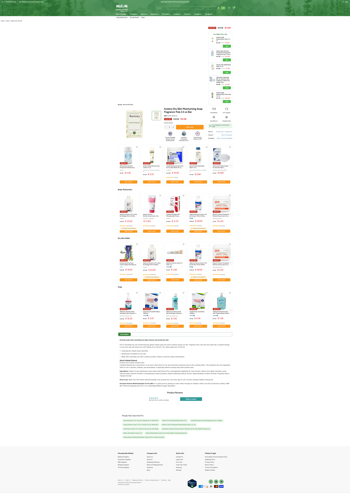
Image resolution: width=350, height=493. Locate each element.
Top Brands (209, 14)
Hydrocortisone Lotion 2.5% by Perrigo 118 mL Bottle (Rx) (198, 216)
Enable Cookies (210, 470)
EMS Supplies (122, 462)
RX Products (166, 14)
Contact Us (179, 457)
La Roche (168, 170)
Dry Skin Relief (134, 17)
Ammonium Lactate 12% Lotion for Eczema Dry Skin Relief (140, 429)
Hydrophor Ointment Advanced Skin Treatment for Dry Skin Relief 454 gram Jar (186, 429)
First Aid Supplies (123, 467)
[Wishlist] (229, 8)
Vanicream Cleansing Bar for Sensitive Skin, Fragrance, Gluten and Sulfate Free (220, 168)
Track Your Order (181, 465)
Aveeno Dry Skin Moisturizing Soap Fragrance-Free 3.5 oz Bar (17, 20)
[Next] (231, 165)
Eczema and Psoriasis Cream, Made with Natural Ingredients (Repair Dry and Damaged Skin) (128, 265)
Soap (142, 17)
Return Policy (209, 465)
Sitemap (178, 470)
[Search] (223, 8)
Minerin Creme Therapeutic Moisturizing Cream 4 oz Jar (221, 216)
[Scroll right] (236, 17)
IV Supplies (133, 14)
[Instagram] (216, 481)
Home (2, 21)
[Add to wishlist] (137, 147)
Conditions (177, 14)
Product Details (168, 122)
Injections (144, 14)
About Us (150, 457)
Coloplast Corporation (148, 218)
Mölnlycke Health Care (126, 316)
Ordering (150, 467)
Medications (155, 14)
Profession (187, 14)
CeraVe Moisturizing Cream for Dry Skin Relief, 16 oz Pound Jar (174, 167)
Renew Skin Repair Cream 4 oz (132, 433)
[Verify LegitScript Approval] (192, 483)
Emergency (198, 14)
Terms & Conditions (211, 467)
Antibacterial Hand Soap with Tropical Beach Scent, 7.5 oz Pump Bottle (221, 313)
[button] (218, 8)
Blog (148, 470)
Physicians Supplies (124, 459)
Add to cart (128, 181)
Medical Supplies (121, 14)
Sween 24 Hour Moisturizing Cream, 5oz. (151, 215)
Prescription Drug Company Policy (216, 457)
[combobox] (188, 8)
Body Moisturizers (122, 17)
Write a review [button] (191, 399)
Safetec (168, 218)
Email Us (149, 459)
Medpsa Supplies (123, 465)
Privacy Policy (209, 462)
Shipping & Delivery (153, 462)
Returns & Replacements (155, 465)
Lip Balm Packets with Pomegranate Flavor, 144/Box (173, 216)
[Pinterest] (221, 481)
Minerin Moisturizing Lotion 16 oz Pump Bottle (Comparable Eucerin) (166, 433)
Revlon (121, 170)
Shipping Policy (210, 459)
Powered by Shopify (123, 484)
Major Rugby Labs (217, 218)
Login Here (179, 459)
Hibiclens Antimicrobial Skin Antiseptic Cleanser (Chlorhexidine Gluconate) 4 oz (174, 314)
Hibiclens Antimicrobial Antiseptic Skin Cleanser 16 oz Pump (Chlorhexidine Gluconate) (128, 314)
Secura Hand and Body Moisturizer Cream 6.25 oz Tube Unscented (143, 437)
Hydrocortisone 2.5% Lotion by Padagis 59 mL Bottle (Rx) (128, 216)
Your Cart (179, 462)
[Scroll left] (114, 17)
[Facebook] (211, 481)
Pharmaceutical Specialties (220, 170)
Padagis (122, 218)
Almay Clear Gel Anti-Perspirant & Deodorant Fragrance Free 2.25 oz (127, 167)
